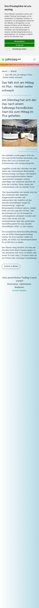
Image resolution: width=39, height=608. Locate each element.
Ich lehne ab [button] (19, 45)
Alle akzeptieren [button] (19, 41)
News (4, 71)
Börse (14, 71)
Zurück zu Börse (11, 266)
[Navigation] (34, 59)
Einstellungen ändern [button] (20, 49)
